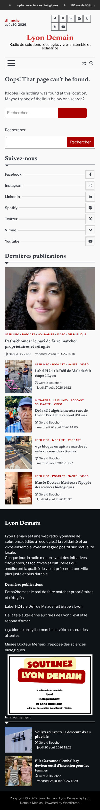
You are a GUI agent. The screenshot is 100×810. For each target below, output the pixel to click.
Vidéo (61, 334)
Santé (72, 364)
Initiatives (42, 400)
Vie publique (77, 334)
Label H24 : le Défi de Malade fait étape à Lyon (44, 606)
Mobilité (58, 440)
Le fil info (12, 334)
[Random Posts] (84, 63)
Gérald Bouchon (20, 354)
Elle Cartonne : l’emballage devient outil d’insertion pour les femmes (62, 765)
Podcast (28, 334)
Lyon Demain (50, 38)
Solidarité (46, 334)
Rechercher (15, 130)
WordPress (71, 803)
